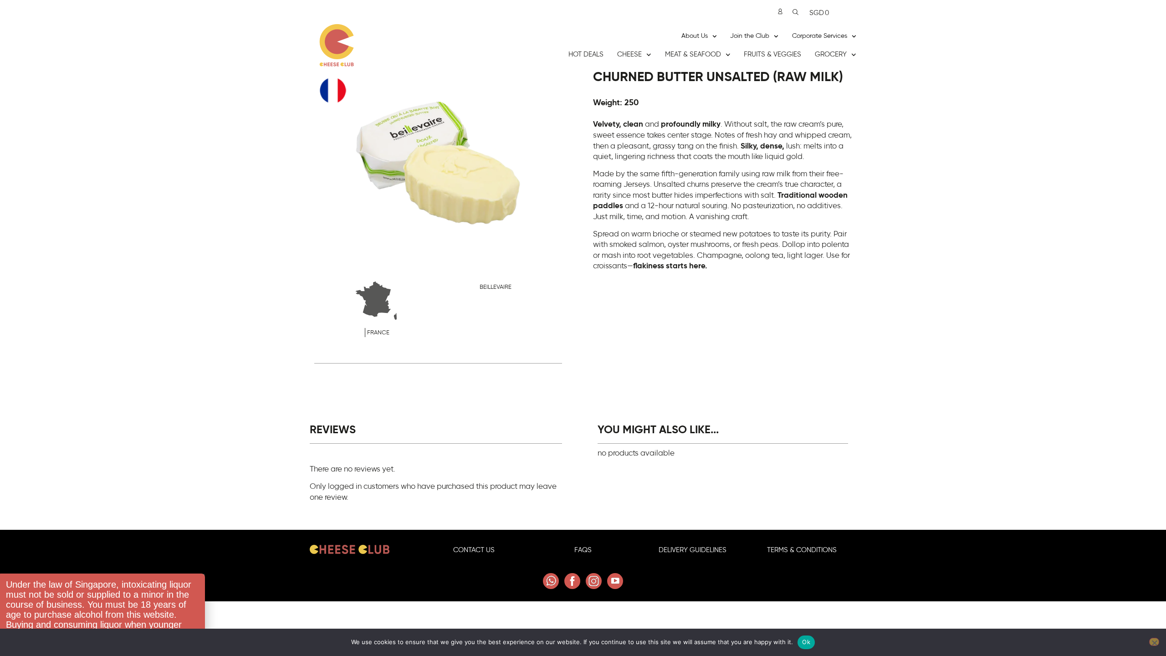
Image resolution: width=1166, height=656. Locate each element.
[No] (1154, 642)
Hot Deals (585, 54)
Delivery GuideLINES (692, 550)
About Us (694, 36)
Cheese (629, 54)
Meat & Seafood (693, 54)
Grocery (831, 54)
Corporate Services (819, 36)
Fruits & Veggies (772, 54)
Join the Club (749, 36)
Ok (806, 642)
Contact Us (474, 550)
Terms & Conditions (802, 550)
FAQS (583, 550)
